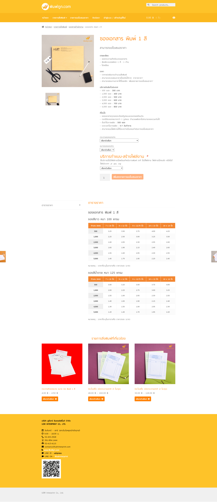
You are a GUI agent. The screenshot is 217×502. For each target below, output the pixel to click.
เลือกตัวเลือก (48, 399)
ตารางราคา (47, 205)
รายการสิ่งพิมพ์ (60, 27)
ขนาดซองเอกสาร (107, 146)
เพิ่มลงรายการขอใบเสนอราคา (127, 176)
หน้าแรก (48, 27)
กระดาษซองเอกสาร (107, 137)
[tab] (62, 205)
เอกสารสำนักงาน (76, 27)
